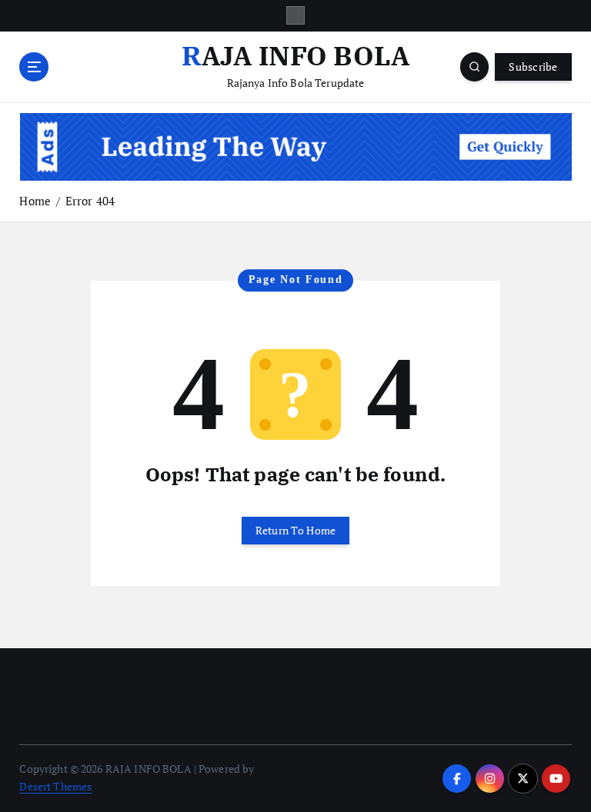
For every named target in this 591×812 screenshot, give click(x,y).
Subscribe (533, 67)
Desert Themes (55, 787)
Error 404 (90, 200)
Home (35, 200)
